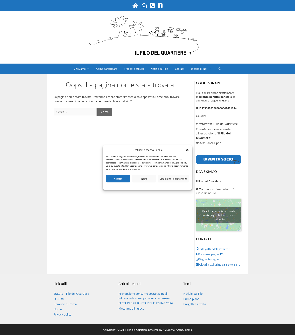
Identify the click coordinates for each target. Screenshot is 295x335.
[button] (187, 150)
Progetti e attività (134, 68)
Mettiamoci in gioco (131, 308)
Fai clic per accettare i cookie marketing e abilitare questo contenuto (218, 215)
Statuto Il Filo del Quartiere (71, 294)
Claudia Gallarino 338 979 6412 (220, 264)
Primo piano (191, 299)
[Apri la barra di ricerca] (219, 69)
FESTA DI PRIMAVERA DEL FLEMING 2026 (145, 303)
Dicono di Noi (199, 68)
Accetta (118, 178)
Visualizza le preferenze (173, 178)
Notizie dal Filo (159, 68)
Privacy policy (140, 185)
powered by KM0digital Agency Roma (170, 329)
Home (58, 309)
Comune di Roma (65, 304)
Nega (144, 178)
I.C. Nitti (59, 299)
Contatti (179, 68)
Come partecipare (106, 68)
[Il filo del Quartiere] (147, 33)
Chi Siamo (80, 68)
